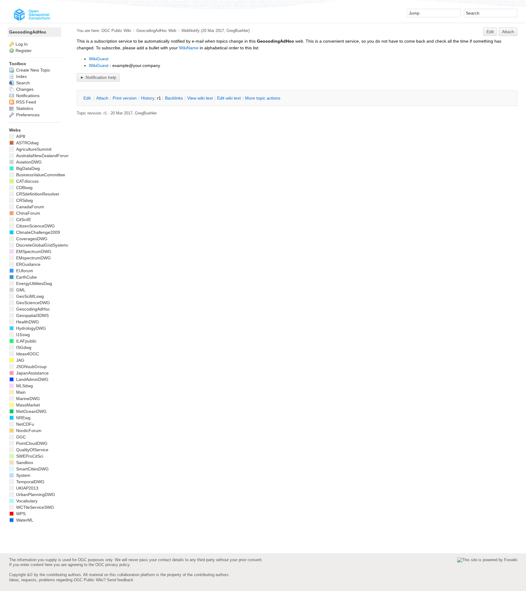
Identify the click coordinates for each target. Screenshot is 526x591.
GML (20, 289)
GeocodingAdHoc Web (156, 30)
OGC (20, 436)
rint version (125, 98)
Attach (508, 31)
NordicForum (28, 430)
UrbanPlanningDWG (35, 494)
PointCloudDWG (31, 443)
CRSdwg (24, 200)
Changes (24, 89)
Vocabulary (26, 500)
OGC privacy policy (112, 564)
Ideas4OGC (27, 353)
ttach (102, 98)
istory (147, 98)
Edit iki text (229, 98)
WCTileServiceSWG (34, 507)
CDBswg (24, 187)
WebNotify (190, 30)
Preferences (27, 114)
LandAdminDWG (31, 379)
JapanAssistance (32, 373)
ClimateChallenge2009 (37, 232)
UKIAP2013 (26, 488)
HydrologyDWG (30, 328)
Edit (490, 31)
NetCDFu (24, 424)
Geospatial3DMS (32, 315)
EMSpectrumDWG (33, 251)
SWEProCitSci (29, 456)
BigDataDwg (27, 168)
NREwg (22, 417)
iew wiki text (200, 98)
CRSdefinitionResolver (37, 194)
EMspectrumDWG (33, 257)
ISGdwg (23, 347)
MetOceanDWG (31, 411)
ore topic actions (262, 98)
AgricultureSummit (33, 149)
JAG (19, 360)
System (22, 475)
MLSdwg (24, 385)
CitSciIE (23, 219)
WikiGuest (98, 58)
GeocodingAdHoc (27, 32)
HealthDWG (27, 321)
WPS (20, 513)
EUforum (24, 270)
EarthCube (26, 277)
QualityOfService (31, 449)
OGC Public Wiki (116, 30)
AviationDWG (28, 162)
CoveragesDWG (31, 238)
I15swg (22, 334)
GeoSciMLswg (29, 296)
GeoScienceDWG (32, 302)
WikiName (188, 47)
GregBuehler (237, 30)
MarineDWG (27, 398)
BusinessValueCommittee (40, 174)
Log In (22, 44)
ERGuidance (27, 264)
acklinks (174, 98)
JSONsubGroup (31, 366)
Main (20, 392)
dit (87, 98)
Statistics (24, 108)
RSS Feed (25, 102)
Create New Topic (32, 70)
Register (24, 50)
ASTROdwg (27, 142)
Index (21, 76)
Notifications (27, 95)
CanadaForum (29, 206)
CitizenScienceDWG (35, 225)
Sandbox (24, 462)
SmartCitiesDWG (32, 468)
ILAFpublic (26, 341)
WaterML (24, 520)
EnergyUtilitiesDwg (33, 283)
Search (22, 82)
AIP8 (20, 136)
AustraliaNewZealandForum (42, 155)
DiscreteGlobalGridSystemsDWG (47, 245)
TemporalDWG (29, 481)
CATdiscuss (27, 181)
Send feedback (120, 580)
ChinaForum (27, 213)
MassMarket (27, 405)
